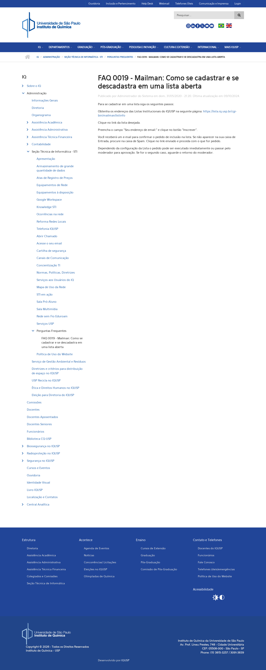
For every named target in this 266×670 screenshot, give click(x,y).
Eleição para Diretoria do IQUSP (53, 395)
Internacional (207, 47)
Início (27, 57)
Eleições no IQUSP (95, 569)
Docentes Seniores (39, 424)
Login (237, 3)
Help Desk (147, 3)
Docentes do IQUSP (210, 548)
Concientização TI (48, 265)
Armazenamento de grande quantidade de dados (55, 168)
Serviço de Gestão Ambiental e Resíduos (59, 361)
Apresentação (46, 158)
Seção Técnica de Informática (46, 583)
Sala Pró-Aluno (46, 301)
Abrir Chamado (47, 236)
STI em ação (45, 294)
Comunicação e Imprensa (213, 3)
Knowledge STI (46, 207)
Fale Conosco (206, 562)
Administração (51, 57)
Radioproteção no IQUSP (43, 453)
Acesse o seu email (49, 243)
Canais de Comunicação (53, 258)
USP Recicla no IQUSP (46, 380)
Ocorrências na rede (50, 214)
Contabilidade (41, 144)
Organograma (41, 115)
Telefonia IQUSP (47, 228)
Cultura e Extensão (177, 47)
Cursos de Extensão (153, 548)
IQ (39, 47)
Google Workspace (49, 199)
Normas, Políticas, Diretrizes (56, 272)
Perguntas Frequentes (120, 57)
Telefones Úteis (184, 3)
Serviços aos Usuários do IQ (55, 280)
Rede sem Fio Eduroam (52, 316)
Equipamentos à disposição (55, 192)
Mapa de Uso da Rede (51, 287)
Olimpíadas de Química (99, 576)
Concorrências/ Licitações (100, 562)
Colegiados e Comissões (42, 576)
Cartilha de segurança (51, 250)
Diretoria (38, 107)
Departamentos (59, 47)
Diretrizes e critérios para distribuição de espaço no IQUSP (57, 371)
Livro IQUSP (35, 490)
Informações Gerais (45, 100)
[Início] (51, 24)
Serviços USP (45, 323)
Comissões (34, 402)
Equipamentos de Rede (52, 185)
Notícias (89, 555)
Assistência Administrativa (50, 129)
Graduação (85, 47)
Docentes (33, 409)
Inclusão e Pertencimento (121, 3)
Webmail (164, 3)
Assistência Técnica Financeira (52, 137)
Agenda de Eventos (96, 548)
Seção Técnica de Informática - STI (83, 57)
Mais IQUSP (232, 47)
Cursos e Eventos (38, 468)
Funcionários (35, 431)
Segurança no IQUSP (40, 460)
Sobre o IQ (34, 85)
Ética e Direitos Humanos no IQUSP (55, 387)
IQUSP (125, 660)
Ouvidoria (94, 3)
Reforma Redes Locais (51, 221)
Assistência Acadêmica (47, 122)
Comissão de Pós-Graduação (159, 569)
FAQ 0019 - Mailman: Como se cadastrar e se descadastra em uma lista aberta (62, 342)
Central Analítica (38, 504)
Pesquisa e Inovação (142, 47)
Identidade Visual (38, 482)
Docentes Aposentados (42, 417)
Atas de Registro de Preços (55, 177)
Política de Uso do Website (55, 354)
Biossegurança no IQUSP (43, 446)
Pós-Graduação (110, 47)
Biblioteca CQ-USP (39, 438)
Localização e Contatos (42, 497)
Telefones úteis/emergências (216, 569)
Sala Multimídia (47, 309)
